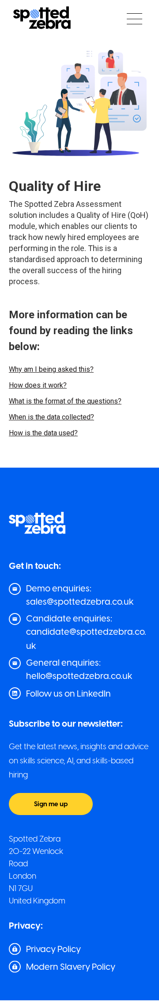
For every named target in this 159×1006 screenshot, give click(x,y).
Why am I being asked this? (51, 369)
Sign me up (51, 804)
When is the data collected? (51, 417)
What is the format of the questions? (65, 401)
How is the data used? (43, 433)
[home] (40, 18)
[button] (134, 18)
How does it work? (38, 385)
